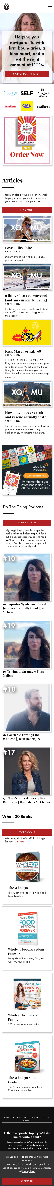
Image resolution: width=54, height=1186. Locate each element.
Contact (27, 1121)
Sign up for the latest (27, 74)
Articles (9, 1118)
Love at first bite (18, 247)
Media (46, 1118)
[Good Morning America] (43, 106)
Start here (19, 842)
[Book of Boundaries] (27, 140)
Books (36, 1118)
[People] (27, 93)
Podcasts (23, 1118)
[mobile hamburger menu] (50, 6)
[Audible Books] (27, 470)
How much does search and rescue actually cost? (25, 414)
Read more (27, 210)
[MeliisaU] (6, 6)
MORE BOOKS (27, 832)
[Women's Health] (27, 106)
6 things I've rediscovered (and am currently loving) (26, 297)
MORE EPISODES (27, 523)
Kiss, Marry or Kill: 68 (23, 351)
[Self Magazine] (43, 93)
